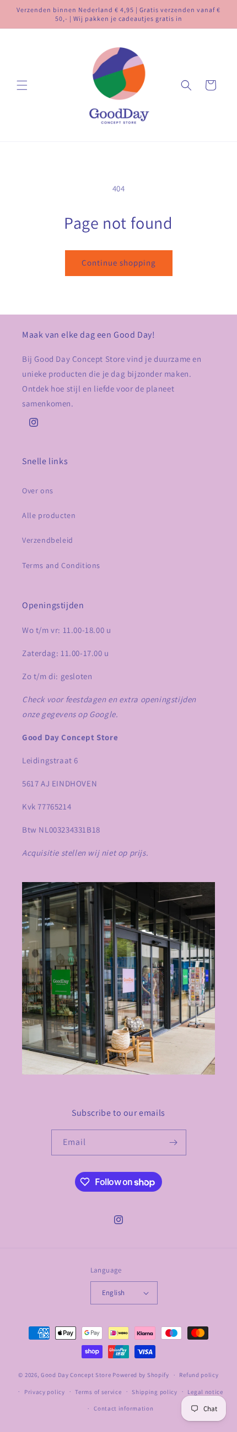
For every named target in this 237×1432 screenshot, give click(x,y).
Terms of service (98, 1392)
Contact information (123, 1408)
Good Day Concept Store (76, 1375)
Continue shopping (119, 262)
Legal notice (205, 1392)
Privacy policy (44, 1392)
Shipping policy (154, 1392)
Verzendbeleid (47, 540)
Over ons (37, 490)
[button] (22, 85)
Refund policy (198, 1375)
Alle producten (49, 515)
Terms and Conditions (61, 565)
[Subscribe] (173, 1142)
